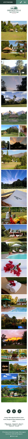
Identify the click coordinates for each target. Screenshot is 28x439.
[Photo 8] (23, 131)
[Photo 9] (5, 143)
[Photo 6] (14, 116)
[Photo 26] (9, 379)
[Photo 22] (10, 355)
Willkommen (8, 424)
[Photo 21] (14, 339)
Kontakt (17, 426)
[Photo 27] (22, 379)
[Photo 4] (14, 83)
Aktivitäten (9, 425)
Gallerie (15, 425)
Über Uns (21, 424)
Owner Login (14, 436)
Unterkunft (15, 424)
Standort (20, 425)
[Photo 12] (14, 179)
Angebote (11, 426)
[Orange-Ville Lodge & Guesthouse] (14, 9)
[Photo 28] (14, 393)
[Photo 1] (14, 30)
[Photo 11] (14, 159)
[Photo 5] (14, 99)
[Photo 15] (14, 233)
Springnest (19, 434)
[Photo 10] (18, 143)
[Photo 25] (18, 367)
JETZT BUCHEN (8, 2)
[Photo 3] (14, 68)
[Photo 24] (5, 367)
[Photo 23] (23, 355)
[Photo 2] (14, 50)
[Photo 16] (14, 250)
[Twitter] (8, 411)
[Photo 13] (14, 198)
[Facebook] (19, 411)
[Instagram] (14, 411)
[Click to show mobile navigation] (25, 2)
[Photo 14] (14, 215)
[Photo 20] (14, 320)
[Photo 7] (10, 131)
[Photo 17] (14, 268)
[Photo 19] (14, 303)
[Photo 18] (14, 285)
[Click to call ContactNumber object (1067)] (21, 2)
